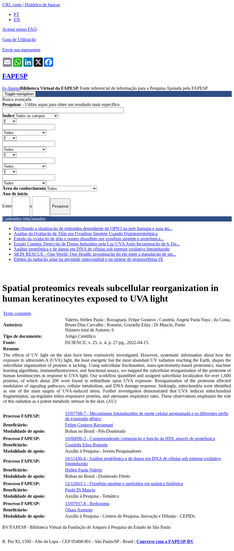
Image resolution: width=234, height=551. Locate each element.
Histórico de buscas (42, 4)
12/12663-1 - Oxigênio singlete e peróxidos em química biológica (124, 483)
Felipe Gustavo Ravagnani (89, 424)
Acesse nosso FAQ (19, 29)
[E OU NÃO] (9, 121)
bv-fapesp (11, 88)
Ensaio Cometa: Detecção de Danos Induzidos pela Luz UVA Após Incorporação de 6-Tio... (97, 243)
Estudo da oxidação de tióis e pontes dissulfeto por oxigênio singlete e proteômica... (89, 238)
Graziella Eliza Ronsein (86, 444)
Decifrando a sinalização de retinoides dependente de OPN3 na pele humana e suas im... (93, 228)
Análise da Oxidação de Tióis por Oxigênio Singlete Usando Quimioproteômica (86, 233)
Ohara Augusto (78, 509)
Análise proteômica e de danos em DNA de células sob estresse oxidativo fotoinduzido (92, 249)
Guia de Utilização (19, 39)
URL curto (12, 4)
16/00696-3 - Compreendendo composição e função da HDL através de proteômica (140, 438)
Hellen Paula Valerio (83, 469)
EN (17, 19)
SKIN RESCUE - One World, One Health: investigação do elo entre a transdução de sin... (95, 254)
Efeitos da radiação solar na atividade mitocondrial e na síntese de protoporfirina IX (88, 259)
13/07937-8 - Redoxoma (87, 503)
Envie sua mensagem (21, 49)
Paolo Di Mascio (80, 489)
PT (16, 14)
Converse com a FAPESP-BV (165, 541)
